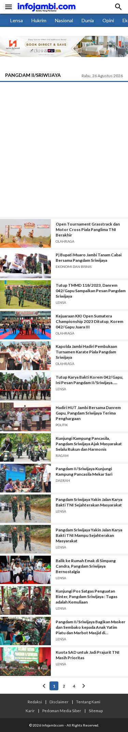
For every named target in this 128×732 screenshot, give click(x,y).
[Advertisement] (64, 149)
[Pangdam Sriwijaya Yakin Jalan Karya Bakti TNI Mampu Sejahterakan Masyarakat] (25, 539)
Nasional (64, 20)
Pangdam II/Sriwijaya (33, 75)
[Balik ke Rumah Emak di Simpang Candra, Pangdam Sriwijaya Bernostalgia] (25, 570)
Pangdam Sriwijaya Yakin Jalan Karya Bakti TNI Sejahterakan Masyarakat (89, 502)
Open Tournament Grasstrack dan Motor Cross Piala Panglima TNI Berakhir (88, 229)
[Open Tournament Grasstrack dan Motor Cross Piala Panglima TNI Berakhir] (25, 233)
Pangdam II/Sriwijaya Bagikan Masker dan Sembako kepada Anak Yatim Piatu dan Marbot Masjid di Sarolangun (90, 627)
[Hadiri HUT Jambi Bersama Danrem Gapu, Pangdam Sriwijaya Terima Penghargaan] (25, 417)
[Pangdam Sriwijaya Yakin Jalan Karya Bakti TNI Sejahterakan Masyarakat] (25, 508)
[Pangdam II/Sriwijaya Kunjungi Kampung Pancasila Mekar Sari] (25, 478)
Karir (30, 710)
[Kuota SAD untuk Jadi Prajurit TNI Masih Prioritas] (25, 661)
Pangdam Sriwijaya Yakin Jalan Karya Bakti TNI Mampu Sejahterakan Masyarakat (89, 535)
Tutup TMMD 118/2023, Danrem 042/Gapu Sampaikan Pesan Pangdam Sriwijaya (91, 291)
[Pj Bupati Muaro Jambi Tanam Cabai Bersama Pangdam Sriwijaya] (25, 264)
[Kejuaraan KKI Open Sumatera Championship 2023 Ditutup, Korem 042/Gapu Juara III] (25, 325)
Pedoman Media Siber (61, 710)
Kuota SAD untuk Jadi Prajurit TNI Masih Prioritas (87, 655)
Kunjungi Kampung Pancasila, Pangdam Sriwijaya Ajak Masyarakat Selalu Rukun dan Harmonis (89, 444)
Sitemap (96, 710)
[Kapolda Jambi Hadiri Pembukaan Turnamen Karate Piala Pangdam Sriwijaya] (25, 355)
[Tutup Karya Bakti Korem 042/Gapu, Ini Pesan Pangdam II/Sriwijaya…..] (25, 386)
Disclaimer (59, 701)
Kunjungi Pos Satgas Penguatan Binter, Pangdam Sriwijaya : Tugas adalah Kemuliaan (86, 596)
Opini (108, 20)
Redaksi (35, 701)
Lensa (16, 20)
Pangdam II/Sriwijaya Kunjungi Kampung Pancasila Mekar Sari (84, 471)
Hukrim (38, 20)
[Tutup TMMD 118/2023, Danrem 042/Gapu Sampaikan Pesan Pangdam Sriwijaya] (25, 294)
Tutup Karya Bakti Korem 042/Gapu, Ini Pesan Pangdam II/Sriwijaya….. (89, 380)
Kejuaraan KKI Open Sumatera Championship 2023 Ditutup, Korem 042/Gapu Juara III (89, 321)
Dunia (88, 20)
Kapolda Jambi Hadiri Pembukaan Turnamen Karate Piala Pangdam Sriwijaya (86, 352)
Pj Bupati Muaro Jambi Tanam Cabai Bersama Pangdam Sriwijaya (89, 257)
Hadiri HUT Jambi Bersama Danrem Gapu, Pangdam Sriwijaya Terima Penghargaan (88, 413)
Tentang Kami (88, 701)
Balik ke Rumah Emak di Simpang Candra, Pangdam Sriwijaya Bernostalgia (86, 566)
